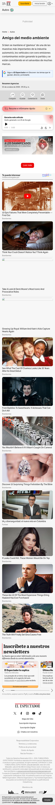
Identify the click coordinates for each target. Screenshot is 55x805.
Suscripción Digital (27, 727)
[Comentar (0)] (32, 95)
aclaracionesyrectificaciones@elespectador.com (34, 771)
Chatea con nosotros (29, 732)
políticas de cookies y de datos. (25, 802)
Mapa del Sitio (27, 719)
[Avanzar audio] (46, 128)
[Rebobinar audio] (42, 128)
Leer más (27, 165)
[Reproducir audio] (6, 124)
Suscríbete (24, 3)
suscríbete (20, 680)
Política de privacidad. (42, 694)
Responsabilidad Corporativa (27, 741)
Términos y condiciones (28, 744)
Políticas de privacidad (27, 747)
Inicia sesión (9, 680)
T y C (25, 694)
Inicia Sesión (40, 3)
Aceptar (47, 800)
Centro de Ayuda (27, 750)
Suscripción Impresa (27, 723)
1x (50, 128)
